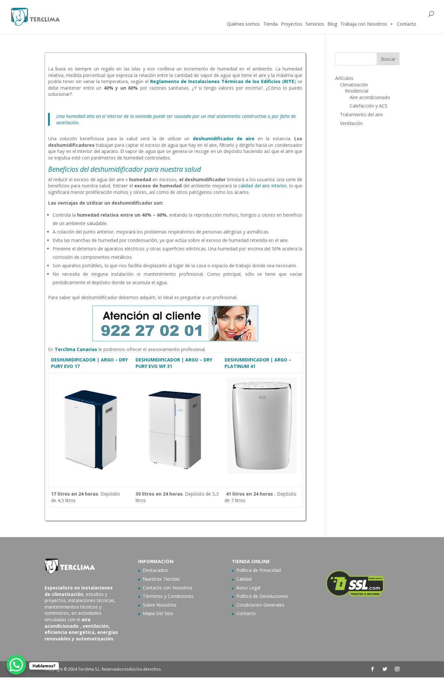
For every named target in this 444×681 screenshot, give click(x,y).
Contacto (406, 24)
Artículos (344, 78)
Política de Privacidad (258, 570)
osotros (184, 588)
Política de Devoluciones (262, 596)
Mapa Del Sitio (158, 613)
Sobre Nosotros (159, 605)
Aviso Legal (248, 588)
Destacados (155, 570)
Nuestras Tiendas (161, 579)
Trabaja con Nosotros (363, 24)
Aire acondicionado (370, 97)
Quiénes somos (243, 24)
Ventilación (351, 123)
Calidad (244, 579)
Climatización (354, 85)
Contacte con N (159, 588)
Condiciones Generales (260, 605)
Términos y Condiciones (168, 596)
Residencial (356, 91)
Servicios (315, 24)
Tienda (270, 24)
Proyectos (291, 24)
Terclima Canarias (76, 349)
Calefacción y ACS (368, 106)
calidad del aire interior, (262, 186)
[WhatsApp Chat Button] (16, 665)
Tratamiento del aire (361, 114)
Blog (332, 24)
